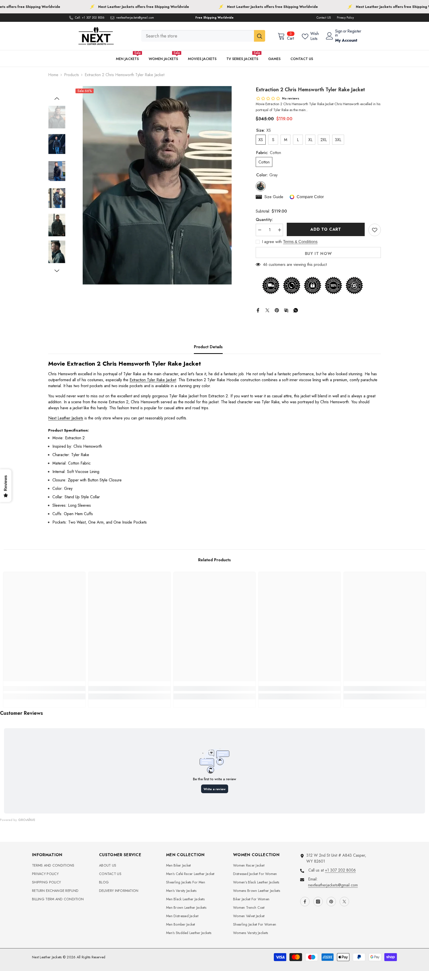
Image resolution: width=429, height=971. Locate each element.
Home (53, 75)
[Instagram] (318, 901)
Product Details (208, 347)
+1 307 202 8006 (93, 17)
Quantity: (264, 219)
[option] (157, 185)
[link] (44, 688)
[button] (57, 98)
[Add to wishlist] (374, 230)
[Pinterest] (277, 310)
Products (71, 75)
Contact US (324, 17)
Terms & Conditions (300, 242)
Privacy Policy (345, 17)
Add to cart (325, 229)
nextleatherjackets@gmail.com (135, 17)
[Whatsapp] (295, 310)
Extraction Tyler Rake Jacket (153, 380)
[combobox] (197, 36)
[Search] (203, 36)
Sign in (338, 33)
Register (354, 31)
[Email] (286, 310)
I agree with (272, 241)
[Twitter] (267, 310)
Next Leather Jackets (65, 418)
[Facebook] (258, 310)
